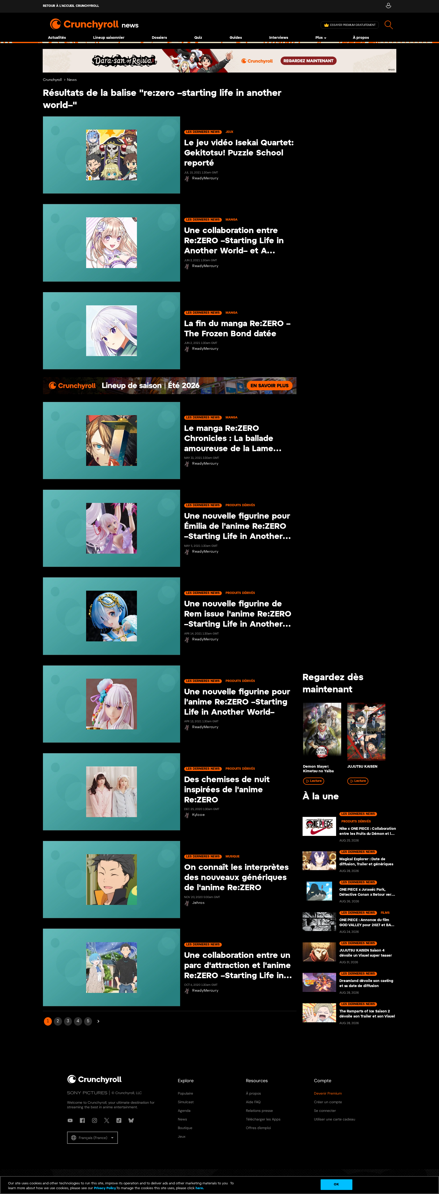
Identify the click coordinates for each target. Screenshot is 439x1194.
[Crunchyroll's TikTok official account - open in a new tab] (119, 1120)
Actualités (57, 38)
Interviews (278, 38)
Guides (236, 38)
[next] (384, 734)
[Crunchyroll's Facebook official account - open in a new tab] (82, 1120)
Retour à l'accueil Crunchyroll (71, 6)
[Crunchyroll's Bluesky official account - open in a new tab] (131, 1120)
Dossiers (159, 38)
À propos (361, 38)
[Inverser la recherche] (389, 25)
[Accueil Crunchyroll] (94, 1082)
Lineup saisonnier (108, 38)
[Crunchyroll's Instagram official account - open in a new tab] (94, 1120)
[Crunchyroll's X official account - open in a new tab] (107, 1120)
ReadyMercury (205, 178)
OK (336, 1184)
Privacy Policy (105, 1188)
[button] (92, 1138)
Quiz (198, 38)
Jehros (198, 903)
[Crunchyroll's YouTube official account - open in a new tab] (70, 1120)
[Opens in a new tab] (219, 61)
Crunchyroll (52, 80)
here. (199, 1188)
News (72, 80)
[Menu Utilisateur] (388, 6)
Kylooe (198, 815)
